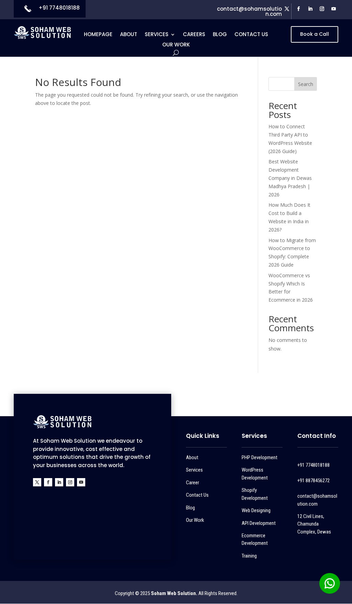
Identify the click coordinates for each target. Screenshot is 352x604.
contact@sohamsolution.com (249, 11)
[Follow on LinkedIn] (310, 8)
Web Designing (256, 510)
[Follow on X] (287, 8)
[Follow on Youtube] (333, 8)
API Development (259, 523)
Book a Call (314, 34)
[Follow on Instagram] (322, 8)
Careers (194, 35)
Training (249, 556)
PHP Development (259, 457)
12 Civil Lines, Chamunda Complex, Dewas (314, 524)
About (128, 35)
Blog (220, 35)
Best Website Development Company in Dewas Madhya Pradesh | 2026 (290, 177)
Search (305, 84)
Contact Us (251, 35)
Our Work (176, 45)
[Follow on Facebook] (298, 8)
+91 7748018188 (59, 7)
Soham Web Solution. (174, 593)
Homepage (98, 35)
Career (192, 482)
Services (156, 35)
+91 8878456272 (313, 480)
